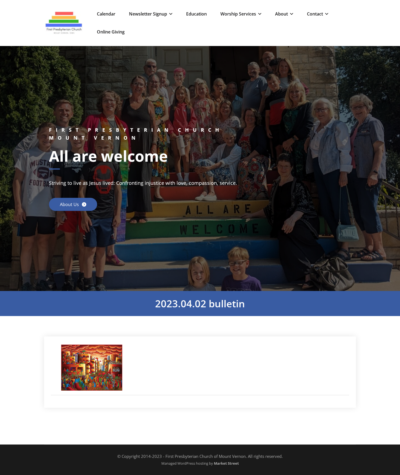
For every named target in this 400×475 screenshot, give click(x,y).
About (281, 14)
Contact (315, 14)
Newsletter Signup (148, 14)
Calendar (106, 14)
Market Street (226, 463)
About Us (70, 204)
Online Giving (111, 32)
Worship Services (238, 14)
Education (196, 14)
